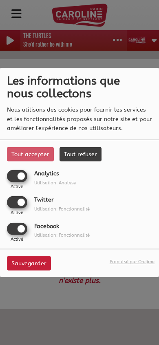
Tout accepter (30, 154)
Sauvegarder (28, 263)
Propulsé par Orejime (132, 261)
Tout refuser (80, 154)
